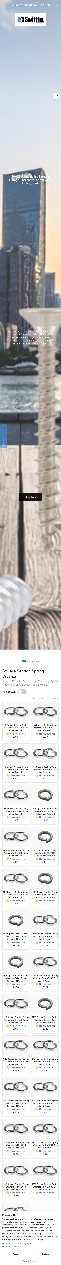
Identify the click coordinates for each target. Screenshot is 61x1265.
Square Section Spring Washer (32, 684)
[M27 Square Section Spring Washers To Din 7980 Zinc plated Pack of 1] (45, 1087)
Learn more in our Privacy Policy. (17, 1243)
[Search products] (56, 96)
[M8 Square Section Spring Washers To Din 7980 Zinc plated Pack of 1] (16, 795)
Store (5, 681)
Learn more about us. (12, 1246)
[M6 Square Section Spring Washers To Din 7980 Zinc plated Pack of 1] (45, 754)
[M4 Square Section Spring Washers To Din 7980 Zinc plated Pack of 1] (45, 712)
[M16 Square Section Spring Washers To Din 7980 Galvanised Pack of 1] (16, 962)
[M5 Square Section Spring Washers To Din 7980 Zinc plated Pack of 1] (16, 754)
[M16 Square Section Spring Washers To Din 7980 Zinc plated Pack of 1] (45, 920)
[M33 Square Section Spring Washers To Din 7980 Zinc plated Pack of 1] (45, 1171)
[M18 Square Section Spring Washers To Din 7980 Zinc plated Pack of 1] (45, 962)
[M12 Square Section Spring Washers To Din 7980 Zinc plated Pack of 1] (16, 879)
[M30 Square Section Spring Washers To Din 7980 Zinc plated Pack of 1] (45, 1129)
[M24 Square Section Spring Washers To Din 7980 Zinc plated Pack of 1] (45, 1046)
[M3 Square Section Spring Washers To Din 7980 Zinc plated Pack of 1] (16, 712)
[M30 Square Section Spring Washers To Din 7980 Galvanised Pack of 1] (16, 1171)
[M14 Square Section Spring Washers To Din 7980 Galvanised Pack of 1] (16, 920)
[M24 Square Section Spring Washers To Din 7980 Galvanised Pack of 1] (16, 1087)
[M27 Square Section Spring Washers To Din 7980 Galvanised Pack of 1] (16, 1129)
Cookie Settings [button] (30, 1261)
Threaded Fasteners (22, 681)
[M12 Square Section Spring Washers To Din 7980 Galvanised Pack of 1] (45, 879)
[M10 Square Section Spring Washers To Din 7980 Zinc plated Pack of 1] (16, 837)
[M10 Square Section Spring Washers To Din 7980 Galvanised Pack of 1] (45, 837)
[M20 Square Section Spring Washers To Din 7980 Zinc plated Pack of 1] (16, 1004)
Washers (42, 681)
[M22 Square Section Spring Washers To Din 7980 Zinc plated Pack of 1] (16, 1046)
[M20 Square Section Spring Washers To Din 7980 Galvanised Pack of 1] (45, 1004)
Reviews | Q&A (3, 438)
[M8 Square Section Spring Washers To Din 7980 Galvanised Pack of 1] (45, 795)
